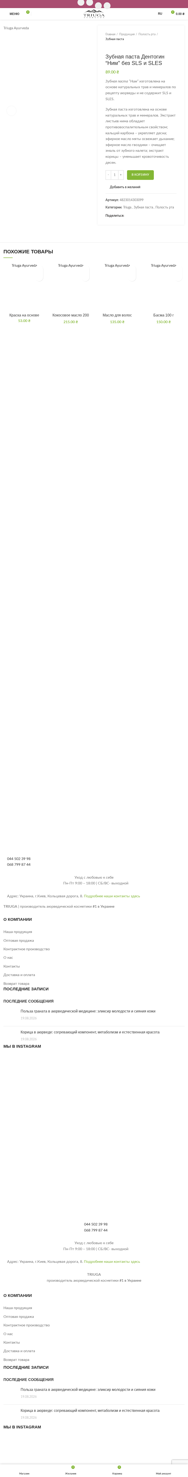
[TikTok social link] (107, 5)
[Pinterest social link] (144, 216)
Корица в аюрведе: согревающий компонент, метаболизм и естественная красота (90, 1032)
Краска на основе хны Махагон (24, 317)
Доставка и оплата (19, 975)
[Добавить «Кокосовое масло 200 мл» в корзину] (85, 277)
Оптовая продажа (18, 940)
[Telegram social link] (149, 216)
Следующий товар (117, 46)
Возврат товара (16, 984)
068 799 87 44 (18, 864)
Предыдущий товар (107, 46)
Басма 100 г (163, 315)
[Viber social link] (154, 216)
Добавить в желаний (125, 187)
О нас (8, 957)
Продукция (127, 34)
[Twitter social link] (133, 216)
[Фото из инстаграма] (33, 1086)
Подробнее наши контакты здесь (112, 896)
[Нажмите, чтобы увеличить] (11, 110)
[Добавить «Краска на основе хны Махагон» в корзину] (39, 277)
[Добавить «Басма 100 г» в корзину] (178, 277)
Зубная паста (114, 39)
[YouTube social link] (98, 5)
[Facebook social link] (128, 216)
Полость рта (146, 34)
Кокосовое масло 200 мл (71, 317)
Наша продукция (17, 932)
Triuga (127, 207)
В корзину (140, 174)
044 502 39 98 (18, 859)
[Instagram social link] (94, 1123)
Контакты (11, 966)
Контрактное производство (26, 949)
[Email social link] (138, 216)
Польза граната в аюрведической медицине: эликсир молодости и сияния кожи (88, 1011)
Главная (110, 34)
